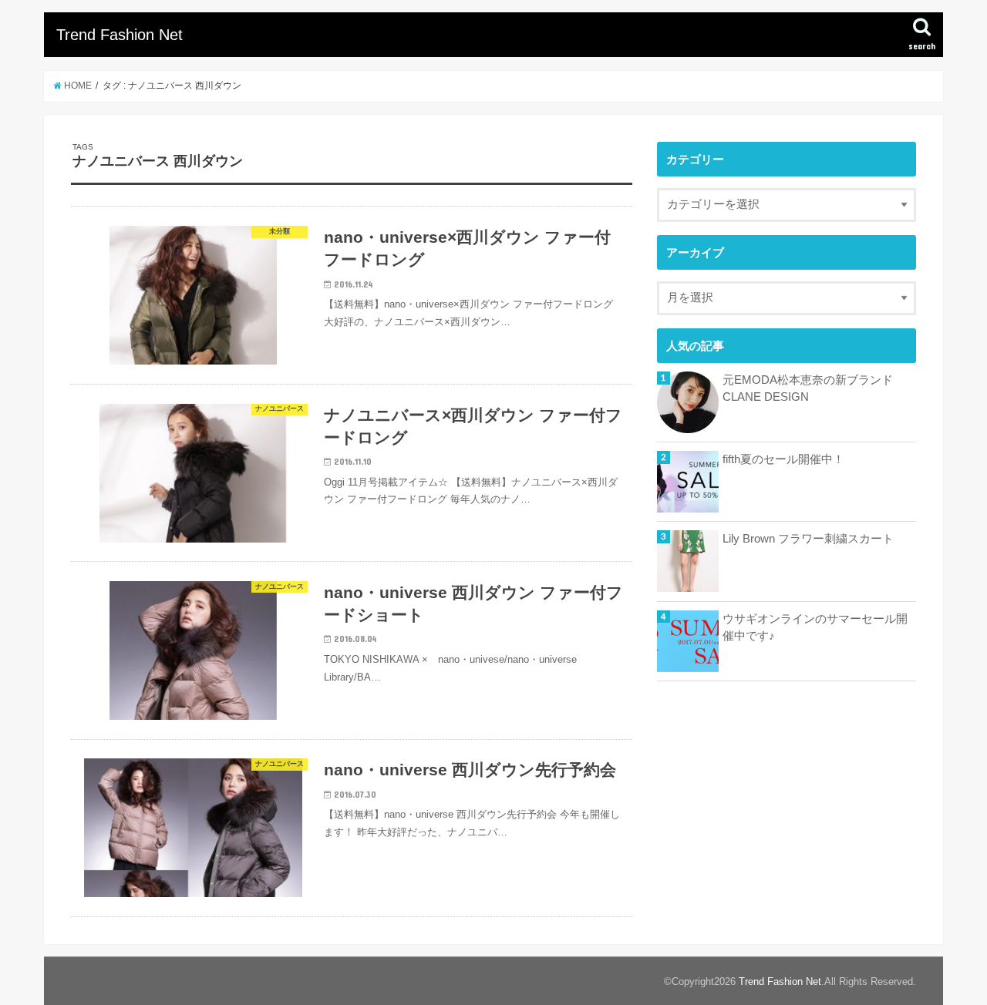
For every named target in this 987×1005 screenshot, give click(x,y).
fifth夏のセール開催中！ (783, 459)
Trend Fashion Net (119, 34)
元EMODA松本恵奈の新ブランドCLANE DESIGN (808, 388)
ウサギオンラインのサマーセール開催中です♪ (815, 627)
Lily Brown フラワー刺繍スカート (808, 539)
